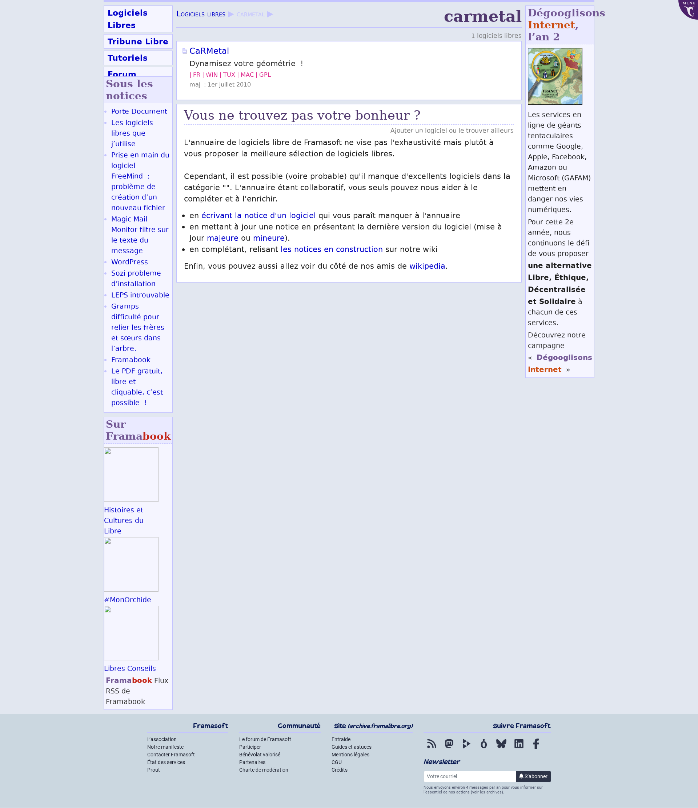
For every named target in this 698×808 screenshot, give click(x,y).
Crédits (340, 770)
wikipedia (427, 267)
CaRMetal (209, 52)
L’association (162, 739)
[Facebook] (536, 749)
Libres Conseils (130, 669)
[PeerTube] (466, 749)
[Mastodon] (449, 749)
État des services (166, 762)
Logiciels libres (200, 14)
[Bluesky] (501, 749)
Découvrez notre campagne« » (560, 353)
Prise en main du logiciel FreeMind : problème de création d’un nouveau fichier (140, 182)
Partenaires (252, 762)
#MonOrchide (127, 600)
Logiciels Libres (128, 19)
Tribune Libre (138, 41)
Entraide (341, 739)
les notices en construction (332, 250)
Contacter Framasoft (171, 754)
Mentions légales (350, 754)
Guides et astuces (352, 747)
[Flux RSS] (432, 749)
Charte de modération (263, 770)
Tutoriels (128, 58)
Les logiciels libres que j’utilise (132, 134)
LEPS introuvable (140, 296)
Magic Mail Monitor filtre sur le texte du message (140, 236)
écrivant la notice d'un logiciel (258, 216)
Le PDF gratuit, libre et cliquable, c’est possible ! (137, 388)
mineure (269, 239)
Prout (153, 770)
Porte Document (139, 112)
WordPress (129, 262)
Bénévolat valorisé (259, 754)
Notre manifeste (165, 747)
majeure (222, 239)
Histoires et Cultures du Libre (124, 521)
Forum (122, 74)
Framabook (131, 360)
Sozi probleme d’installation (136, 279)
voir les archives (487, 792)
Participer (250, 747)
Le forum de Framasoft (265, 739)
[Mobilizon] (484, 749)
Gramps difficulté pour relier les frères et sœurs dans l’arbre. (137, 328)
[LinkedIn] (519, 749)
